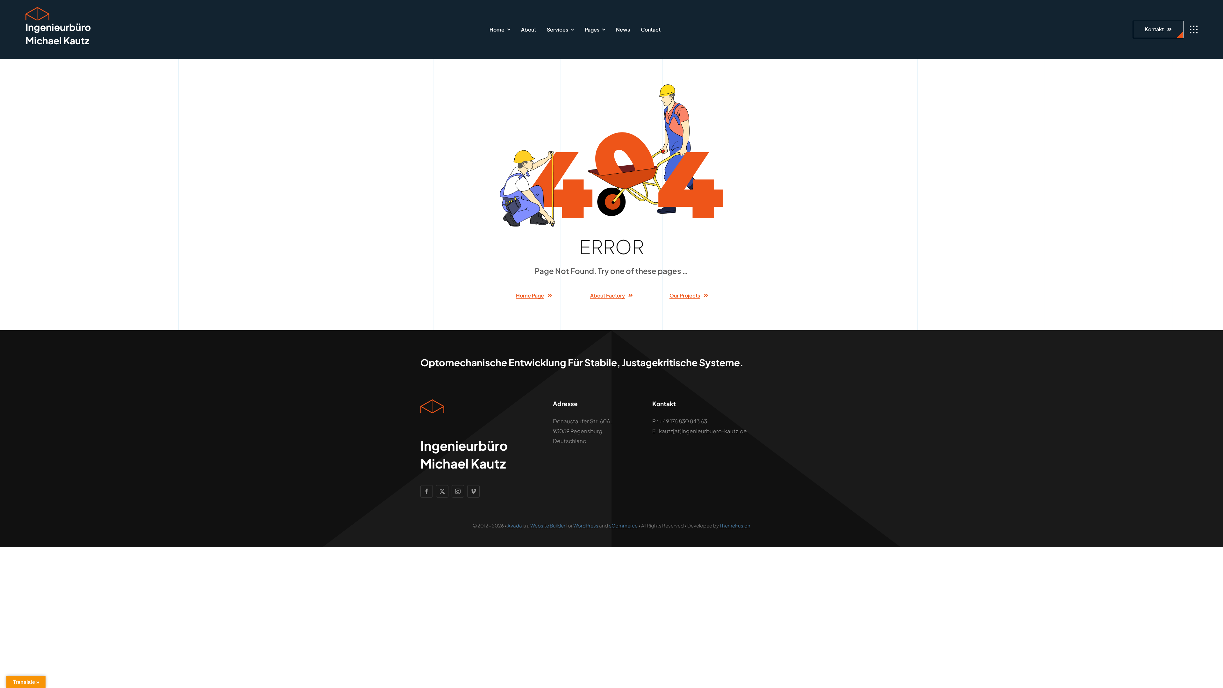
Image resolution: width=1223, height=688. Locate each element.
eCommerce (623, 525)
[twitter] (442, 491)
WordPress (585, 525)
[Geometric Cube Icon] (37, 9)
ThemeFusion (734, 525)
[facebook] (426, 491)
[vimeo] (473, 491)
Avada (514, 525)
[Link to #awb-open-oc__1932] (1194, 29)
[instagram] (458, 491)
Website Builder (547, 525)
